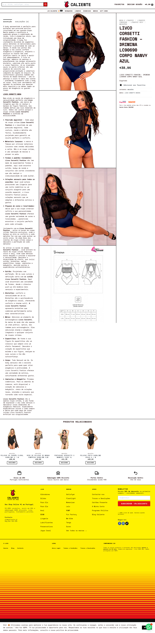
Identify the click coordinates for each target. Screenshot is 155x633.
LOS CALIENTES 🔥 (53, 11)
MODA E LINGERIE (126, 20)
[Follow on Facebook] (119, 523)
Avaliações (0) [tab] (22, 22)
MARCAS (95, 11)
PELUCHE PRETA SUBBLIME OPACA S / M (90, 456)
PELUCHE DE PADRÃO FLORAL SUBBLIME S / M (12, 456)
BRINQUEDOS (68, 11)
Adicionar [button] (12, 462)
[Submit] (45, 4)
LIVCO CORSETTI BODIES (132, 93)
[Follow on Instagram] (123, 523)
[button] (134, 4)
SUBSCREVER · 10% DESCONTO (134, 504)
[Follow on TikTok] (127, 523)
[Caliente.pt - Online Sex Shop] (77, 4)
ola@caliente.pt (11, 520)
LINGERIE (78, 11)
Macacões (123, 24)
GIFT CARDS (104, 11)
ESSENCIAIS (87, 11)
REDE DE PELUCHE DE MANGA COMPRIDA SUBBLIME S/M (38, 456)
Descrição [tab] (7, 22)
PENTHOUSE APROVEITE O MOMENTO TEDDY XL (64, 456)
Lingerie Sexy (137, 22)
